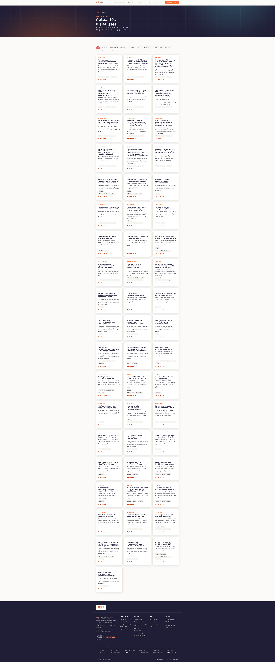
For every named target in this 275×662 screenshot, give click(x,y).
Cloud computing (138, 633)
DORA (161, 47)
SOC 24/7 (136, 628)
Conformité (154, 47)
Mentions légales (160, 659)
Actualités (132, 47)
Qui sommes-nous (154, 619)
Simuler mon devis (158, 652)
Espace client (153, 626)
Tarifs (151, 2)
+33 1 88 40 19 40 (101, 652)
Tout (98, 47)
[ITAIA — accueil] (99, 2)
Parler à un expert (171, 2)
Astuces (138, 47)
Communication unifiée (139, 635)
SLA (171, 659)
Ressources (139, 2)
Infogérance (104, 47)
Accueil (97, 12)
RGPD (113, 50)
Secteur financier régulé (118, 2)
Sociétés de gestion (123, 621)
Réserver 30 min (143, 652)
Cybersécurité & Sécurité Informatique (118, 47)
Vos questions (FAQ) (123, 629)
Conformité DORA (123, 626)
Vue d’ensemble (123, 619)
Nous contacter (153, 624)
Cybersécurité (146, 47)
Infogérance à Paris (139, 621)
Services (130, 2)
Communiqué (168, 47)
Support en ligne (171, 652)
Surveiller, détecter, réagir (125, 624)
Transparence (176, 659)
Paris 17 (127, 652)
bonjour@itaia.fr (115, 652)
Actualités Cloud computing (103, 50)
